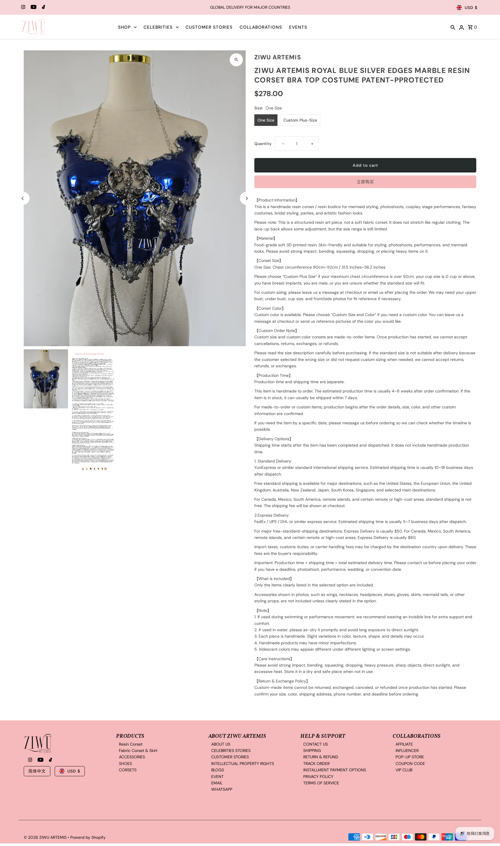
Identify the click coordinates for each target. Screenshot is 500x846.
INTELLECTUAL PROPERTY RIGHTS (242, 763)
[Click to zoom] (236, 59)
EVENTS (298, 27)
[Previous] (23, 198)
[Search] (453, 27)
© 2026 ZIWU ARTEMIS (46, 837)
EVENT (217, 776)
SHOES (125, 763)
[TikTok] (43, 7)
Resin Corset (130, 744)
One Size (266, 120)
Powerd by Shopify (88, 837)
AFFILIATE (404, 744)
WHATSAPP (221, 789)
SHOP (124, 27)
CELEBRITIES (158, 27)
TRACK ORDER (316, 763)
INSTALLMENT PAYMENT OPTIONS (334, 770)
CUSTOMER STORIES (209, 27)
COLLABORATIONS (261, 27)
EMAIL (217, 783)
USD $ (471, 7)
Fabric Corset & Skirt (138, 750)
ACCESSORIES (132, 757)
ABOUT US (220, 744)
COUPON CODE (410, 763)
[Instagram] (22, 7)
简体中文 (37, 771)
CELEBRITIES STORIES (231, 750)
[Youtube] (32, 7)
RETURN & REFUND (320, 757)
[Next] (246, 198)
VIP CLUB (404, 770)
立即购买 (365, 181)
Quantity (262, 143)
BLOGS (217, 770)
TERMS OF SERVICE (321, 783)
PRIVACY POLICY (318, 776)
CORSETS (128, 770)
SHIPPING (312, 750)
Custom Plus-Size (300, 120)
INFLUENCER (407, 750)
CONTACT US (315, 744)
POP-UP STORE (410, 757)
